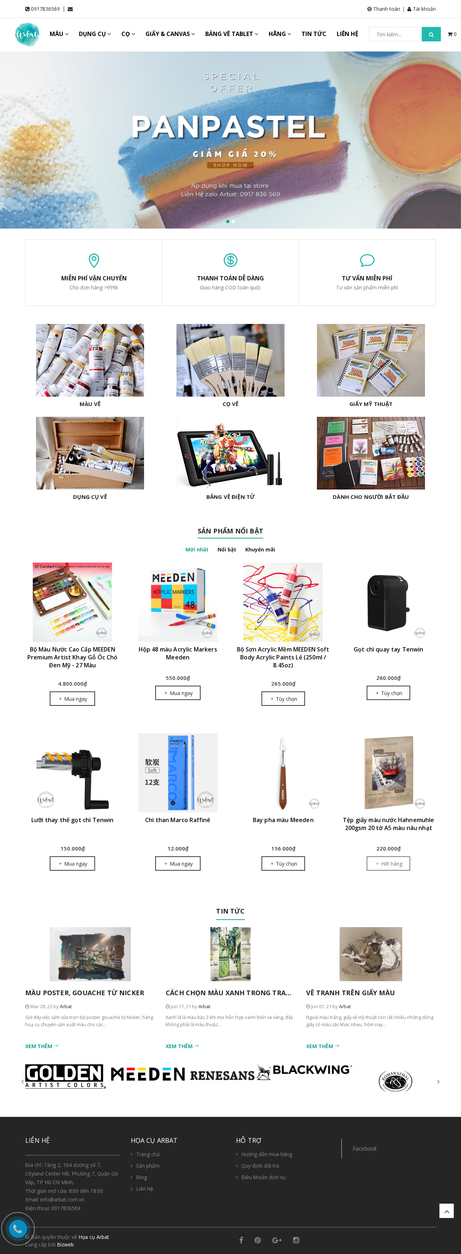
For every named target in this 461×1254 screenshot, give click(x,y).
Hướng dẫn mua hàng (266, 1154)
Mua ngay (75, 698)
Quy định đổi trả (260, 1165)
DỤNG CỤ (93, 34)
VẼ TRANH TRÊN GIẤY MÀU (350, 992)
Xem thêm (39, 1046)
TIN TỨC (313, 34)
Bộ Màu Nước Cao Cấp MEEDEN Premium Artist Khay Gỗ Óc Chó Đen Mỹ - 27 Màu (72, 657)
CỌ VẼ (231, 403)
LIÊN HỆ (347, 34)
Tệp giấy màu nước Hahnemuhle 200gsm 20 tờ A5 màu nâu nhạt (388, 824)
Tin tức (230, 911)
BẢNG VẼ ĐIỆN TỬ (230, 496)
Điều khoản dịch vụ (263, 1177)
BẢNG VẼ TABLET (230, 34)
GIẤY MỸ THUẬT (371, 403)
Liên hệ (144, 1188)
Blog (141, 1177)
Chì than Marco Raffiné (178, 820)
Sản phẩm (148, 1165)
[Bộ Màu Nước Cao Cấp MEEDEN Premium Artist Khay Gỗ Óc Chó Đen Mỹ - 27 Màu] (72, 602)
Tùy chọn (285, 698)
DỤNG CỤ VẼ (90, 496)
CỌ (126, 34)
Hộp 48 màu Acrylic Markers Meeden (178, 653)
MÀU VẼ (90, 403)
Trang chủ (148, 1154)
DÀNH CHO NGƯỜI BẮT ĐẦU (371, 496)
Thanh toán (386, 8)
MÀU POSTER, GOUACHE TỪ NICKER (84, 992)
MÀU (57, 34)
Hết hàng (391, 863)
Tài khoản (423, 8)
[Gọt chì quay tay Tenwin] (388, 602)
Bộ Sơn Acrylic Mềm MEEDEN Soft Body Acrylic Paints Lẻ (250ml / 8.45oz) (283, 657)
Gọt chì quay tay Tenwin (389, 649)
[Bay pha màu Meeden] (283, 772)
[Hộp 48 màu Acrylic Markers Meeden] (178, 602)
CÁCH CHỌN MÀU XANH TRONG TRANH (231, 992)
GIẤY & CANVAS (168, 34)
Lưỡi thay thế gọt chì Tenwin (72, 820)
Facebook (365, 1148)
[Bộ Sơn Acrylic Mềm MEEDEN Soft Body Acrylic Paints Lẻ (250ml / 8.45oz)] (283, 602)
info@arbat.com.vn (62, 1199)
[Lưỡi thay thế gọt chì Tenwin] (72, 772)
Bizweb (65, 1244)
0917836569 (45, 8)
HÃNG (278, 34)
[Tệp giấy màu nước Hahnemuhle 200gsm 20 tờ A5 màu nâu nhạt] (388, 772)
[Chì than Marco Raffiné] (178, 772)
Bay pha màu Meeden (283, 820)
